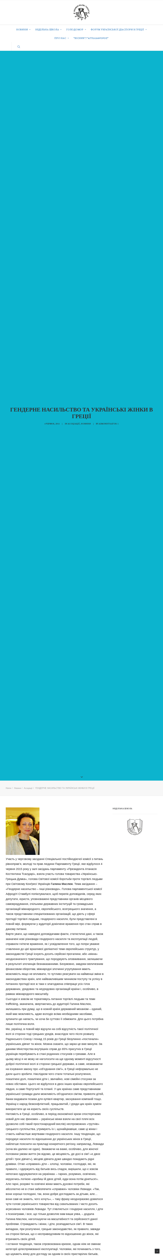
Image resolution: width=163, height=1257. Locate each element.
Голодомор (74, 29)
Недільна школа (47, 29)
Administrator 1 (108, 423)
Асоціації (74, 423)
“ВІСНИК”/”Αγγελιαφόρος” (91, 38)
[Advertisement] (136, 864)
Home (8, 788)
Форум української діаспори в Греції (117, 29)
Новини (22, 29)
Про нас (60, 38)
